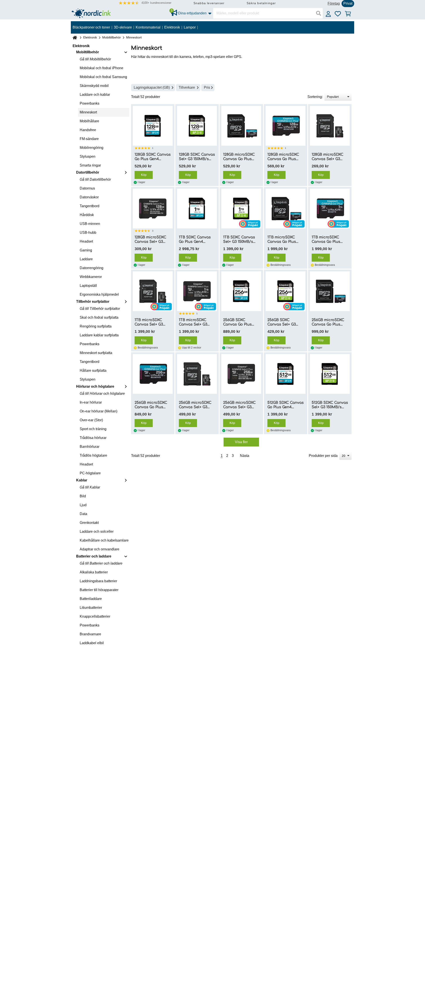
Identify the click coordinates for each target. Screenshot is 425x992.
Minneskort (88, 112)
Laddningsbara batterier (98, 581)
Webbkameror (91, 277)
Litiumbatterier (91, 607)
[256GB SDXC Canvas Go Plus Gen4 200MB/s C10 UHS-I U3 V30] (241, 291)
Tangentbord (89, 206)
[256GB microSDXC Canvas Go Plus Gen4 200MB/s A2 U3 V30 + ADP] (330, 291)
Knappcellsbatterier (95, 616)
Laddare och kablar (95, 94)
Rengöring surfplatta (96, 326)
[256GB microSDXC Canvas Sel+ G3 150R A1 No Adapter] (241, 374)
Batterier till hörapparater (99, 590)
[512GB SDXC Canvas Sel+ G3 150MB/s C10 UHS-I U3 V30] (330, 374)
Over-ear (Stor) (91, 420)
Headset (86, 241)
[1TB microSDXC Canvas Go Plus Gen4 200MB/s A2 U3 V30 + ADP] (285, 208)
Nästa (244, 456)
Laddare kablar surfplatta (99, 335)
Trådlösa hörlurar (93, 438)
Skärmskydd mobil (94, 86)
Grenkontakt (89, 523)
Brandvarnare (90, 634)
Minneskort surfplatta (96, 353)
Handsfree (88, 130)
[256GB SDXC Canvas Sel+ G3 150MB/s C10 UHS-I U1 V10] (285, 291)
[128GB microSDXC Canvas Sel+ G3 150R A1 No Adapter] (153, 208)
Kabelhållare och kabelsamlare (104, 540)
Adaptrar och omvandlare (99, 549)
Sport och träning (93, 429)
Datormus (87, 188)
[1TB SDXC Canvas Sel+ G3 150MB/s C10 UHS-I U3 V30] (241, 208)
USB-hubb (88, 232)
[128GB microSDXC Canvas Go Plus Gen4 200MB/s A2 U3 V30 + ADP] (241, 126)
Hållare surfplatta (93, 370)
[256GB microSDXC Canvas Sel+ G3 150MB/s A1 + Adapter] (197, 374)
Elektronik (90, 37)
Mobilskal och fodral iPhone (101, 68)
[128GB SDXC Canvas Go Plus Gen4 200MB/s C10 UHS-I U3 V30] (153, 126)
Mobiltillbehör (111, 37)
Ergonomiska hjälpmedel (99, 294)
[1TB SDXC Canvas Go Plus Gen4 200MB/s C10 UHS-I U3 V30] (197, 208)
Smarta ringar (90, 165)
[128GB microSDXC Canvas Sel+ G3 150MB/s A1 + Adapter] (330, 126)
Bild (83, 496)
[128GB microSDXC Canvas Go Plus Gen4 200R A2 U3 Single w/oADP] (285, 126)
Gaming (86, 250)
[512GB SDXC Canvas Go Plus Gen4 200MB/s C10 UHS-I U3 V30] (285, 374)
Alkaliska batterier (94, 572)
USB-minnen (90, 224)
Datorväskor (89, 197)
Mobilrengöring (91, 147)
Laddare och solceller (97, 531)
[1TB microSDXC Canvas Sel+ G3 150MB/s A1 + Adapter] (153, 291)
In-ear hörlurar (91, 402)
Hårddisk (87, 215)
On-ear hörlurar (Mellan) (98, 411)
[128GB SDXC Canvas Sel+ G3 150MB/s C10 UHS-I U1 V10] (197, 126)
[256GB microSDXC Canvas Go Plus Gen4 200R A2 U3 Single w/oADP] (153, 374)
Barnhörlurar (89, 446)
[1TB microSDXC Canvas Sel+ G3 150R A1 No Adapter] (197, 291)
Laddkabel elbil (92, 643)
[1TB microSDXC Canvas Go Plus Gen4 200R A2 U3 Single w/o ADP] (330, 208)
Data (83, 514)
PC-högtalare (90, 473)
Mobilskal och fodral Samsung (103, 77)
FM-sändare (89, 139)
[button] (145, 3)
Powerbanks (89, 103)
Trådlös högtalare (93, 455)
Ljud (83, 505)
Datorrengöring (91, 268)
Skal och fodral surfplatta (99, 317)
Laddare (86, 259)
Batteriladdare (91, 599)
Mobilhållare (89, 121)
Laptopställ (88, 285)
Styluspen (87, 156)
